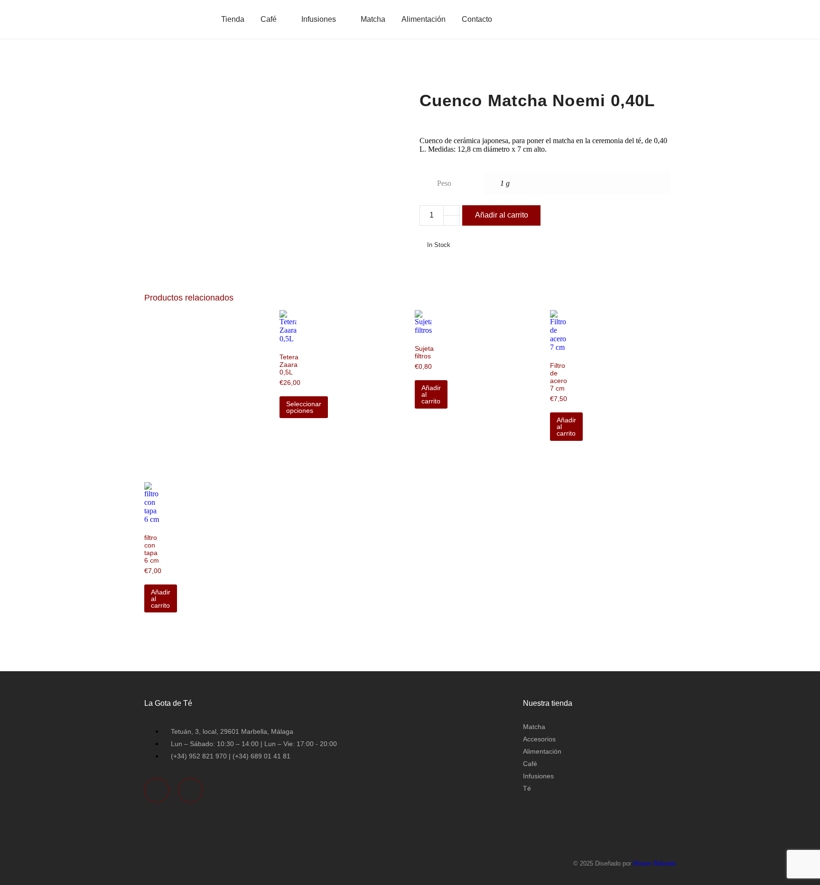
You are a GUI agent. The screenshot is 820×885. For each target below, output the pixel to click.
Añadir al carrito (501, 215)
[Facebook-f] (156, 790)
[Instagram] (190, 790)
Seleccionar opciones (303, 407)
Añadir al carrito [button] (431, 394)
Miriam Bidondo (654, 863)
